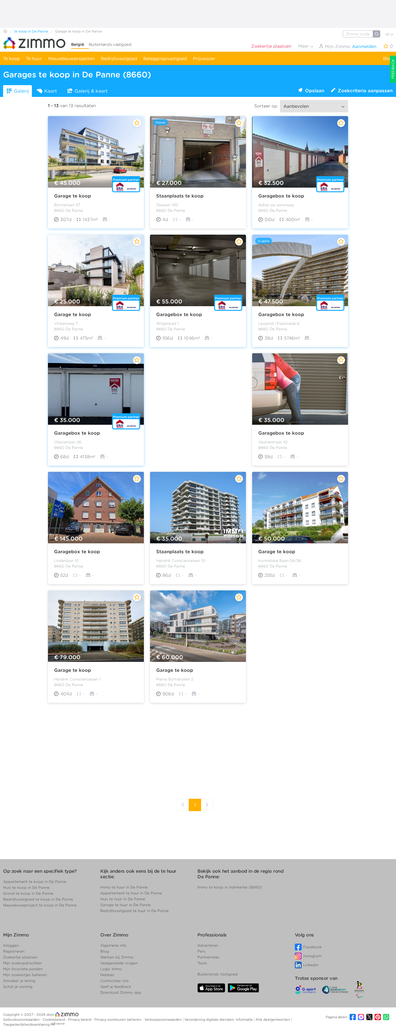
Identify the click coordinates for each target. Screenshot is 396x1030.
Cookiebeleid (54, 1019)
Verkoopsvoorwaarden (163, 1019)
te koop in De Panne (31, 31)
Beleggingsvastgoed (165, 58)
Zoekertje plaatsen (271, 46)
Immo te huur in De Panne (124, 887)
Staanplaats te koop (180, 196)
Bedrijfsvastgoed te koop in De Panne (38, 899)
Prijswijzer (204, 58)
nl (387, 34)
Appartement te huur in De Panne (131, 893)
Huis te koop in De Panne (26, 887)
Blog (388, 58)
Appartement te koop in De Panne (34, 881)
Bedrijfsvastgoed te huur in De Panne (134, 910)
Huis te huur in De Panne (122, 899)
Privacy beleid (80, 1019)
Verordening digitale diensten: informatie (219, 1019)
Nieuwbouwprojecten (71, 58)
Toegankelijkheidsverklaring (26, 1024)
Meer (304, 46)
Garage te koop (72, 196)
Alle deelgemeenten (273, 1019)
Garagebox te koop (281, 196)
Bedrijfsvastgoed (119, 58)
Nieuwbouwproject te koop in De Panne (39, 905)
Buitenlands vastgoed (110, 44)
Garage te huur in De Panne (125, 904)
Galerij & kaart (91, 91)
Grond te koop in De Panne (28, 893)
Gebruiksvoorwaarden (22, 1019)
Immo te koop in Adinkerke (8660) (229, 887)
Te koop (11, 58)
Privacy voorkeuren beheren (118, 1019)
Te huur (34, 58)
